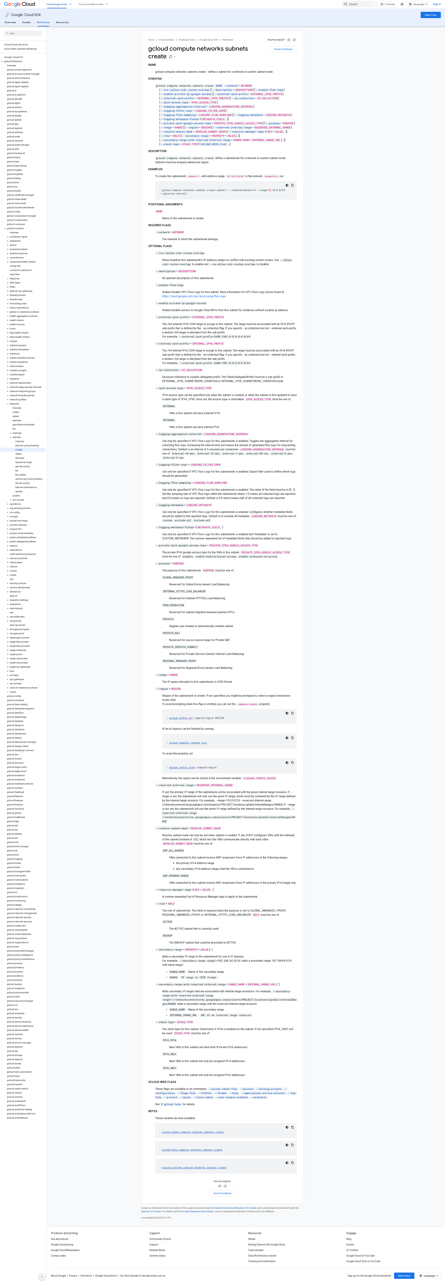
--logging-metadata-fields (180, 119)
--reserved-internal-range (233, 127)
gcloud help (172, 1104)
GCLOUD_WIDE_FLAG (213, 144)
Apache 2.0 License (151, 1211)
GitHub (251, 1239)
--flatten (205, 1093)
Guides (26, 22)
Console (390, 4)
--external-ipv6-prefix (231, 94)
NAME (219, 85)
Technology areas (56, 4)
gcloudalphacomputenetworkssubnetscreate (193, 1132)
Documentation (166, 39)
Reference (43, 22)
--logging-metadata (248, 115)
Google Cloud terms (106, 1275)
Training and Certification (262, 1261)
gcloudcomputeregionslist (188, 742)
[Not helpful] (294, 39)
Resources (62, 22)
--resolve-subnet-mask (177, 131)
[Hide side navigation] (41, 1276)
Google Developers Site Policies (197, 1211)
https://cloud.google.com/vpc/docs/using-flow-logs (194, 296)
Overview (10, 22)
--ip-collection (243, 98)
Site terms (86, 1275)
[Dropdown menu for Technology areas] (71, 4)
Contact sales (58, 1255)
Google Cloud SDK (26, 15)
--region (192, 127)
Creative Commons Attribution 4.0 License (235, 1208)
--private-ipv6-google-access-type (186, 123)
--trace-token (203, 1097)
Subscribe (404, 1275)
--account (247, 1089)
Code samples (256, 1250)
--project (170, 1097)
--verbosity (258, 1097)
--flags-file (186, 1093)
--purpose (273, 123)
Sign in (437, 4)
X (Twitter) (352, 1250)
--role (165, 135)
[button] (22, 61)
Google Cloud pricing (62, 1244)
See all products (59, 1239)
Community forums (160, 1239)
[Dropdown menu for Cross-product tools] (107, 4)
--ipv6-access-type (174, 102)
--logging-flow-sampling (178, 115)
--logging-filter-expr (176, 110)
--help (233, 1093)
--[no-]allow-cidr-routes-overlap (185, 90)
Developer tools (187, 39)
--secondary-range (196, 135)
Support (153, 1244)
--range (166, 127)
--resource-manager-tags (246, 131)
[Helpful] (289, 39)
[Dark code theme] (287, 185)
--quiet (185, 1097)
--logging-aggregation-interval (183, 106)
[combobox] (359, 4)
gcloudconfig (181, 718)
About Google (58, 1275)
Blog (348, 1239)
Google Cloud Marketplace (65, 1250)
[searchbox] (23, 33)
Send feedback (283, 49)
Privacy (73, 1275)
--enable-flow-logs (269, 90)
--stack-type (170, 144)
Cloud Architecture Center (262, 1255)
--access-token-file (222, 1089)
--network (231, 85)
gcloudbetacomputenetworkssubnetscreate (192, 1149)
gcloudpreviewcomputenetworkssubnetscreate (194, 1167)
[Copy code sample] (292, 185)
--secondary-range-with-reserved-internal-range (195, 140)
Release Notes (157, 1250)
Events (350, 1244)
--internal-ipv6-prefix (177, 98)
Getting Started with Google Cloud (266, 1244)
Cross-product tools (91, 4)
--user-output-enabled (232, 1097)
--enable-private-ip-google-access (186, 94)
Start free (431, 15)
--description (222, 90)
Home (151, 39)
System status (157, 1255)
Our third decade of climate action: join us (142, 1275)
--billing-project (269, 1089)
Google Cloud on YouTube (360, 1255)
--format (220, 1093)
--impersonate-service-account (263, 1093)
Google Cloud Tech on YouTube (363, 1261)
